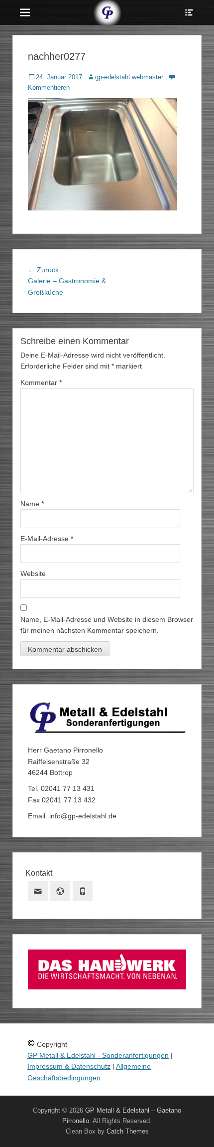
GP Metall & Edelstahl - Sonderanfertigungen (98, 1055)
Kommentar (41, 382)
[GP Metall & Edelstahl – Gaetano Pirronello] (107, 12)
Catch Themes (128, 1131)
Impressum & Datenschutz (68, 1066)
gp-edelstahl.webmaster (129, 77)
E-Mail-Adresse (46, 539)
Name (32, 504)
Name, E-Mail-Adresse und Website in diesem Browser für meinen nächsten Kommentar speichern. (106, 624)
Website (33, 573)
